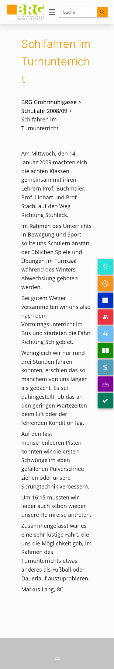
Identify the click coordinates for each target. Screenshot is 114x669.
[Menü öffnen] (52, 12)
